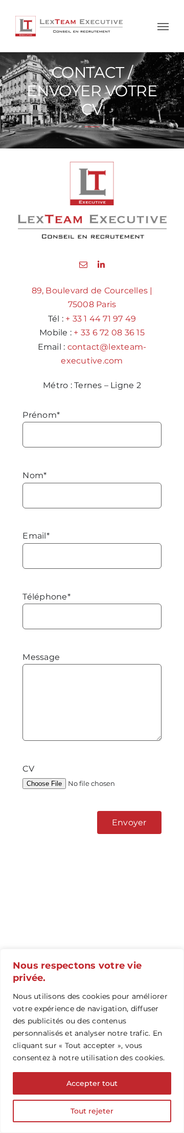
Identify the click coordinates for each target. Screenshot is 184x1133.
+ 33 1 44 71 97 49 (100, 319)
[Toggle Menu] (163, 26)
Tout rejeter (92, 1111)
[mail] (83, 265)
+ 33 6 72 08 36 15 (109, 332)
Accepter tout (92, 1083)
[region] (92, 1041)
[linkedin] (101, 265)
